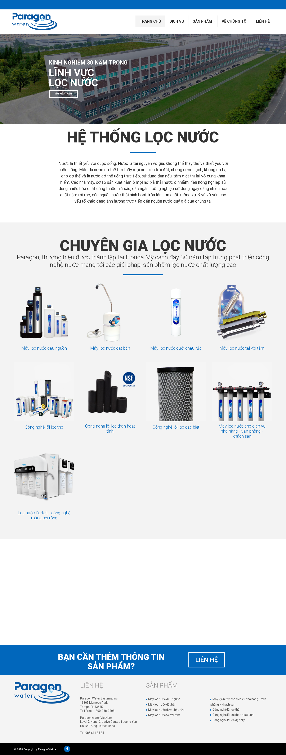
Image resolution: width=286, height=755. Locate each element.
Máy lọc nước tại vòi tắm (241, 348)
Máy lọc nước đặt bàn (110, 348)
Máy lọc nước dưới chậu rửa (176, 348)
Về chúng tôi (234, 21)
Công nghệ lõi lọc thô (44, 427)
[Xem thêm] (44, 312)
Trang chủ (150, 21)
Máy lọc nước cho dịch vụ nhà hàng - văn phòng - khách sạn (242, 431)
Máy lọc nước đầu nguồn (44, 348)
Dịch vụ (177, 21)
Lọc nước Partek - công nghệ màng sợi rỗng (44, 515)
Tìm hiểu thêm (86, 97)
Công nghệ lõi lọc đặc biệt (176, 427)
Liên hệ (263, 21)
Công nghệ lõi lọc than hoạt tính (110, 429)
